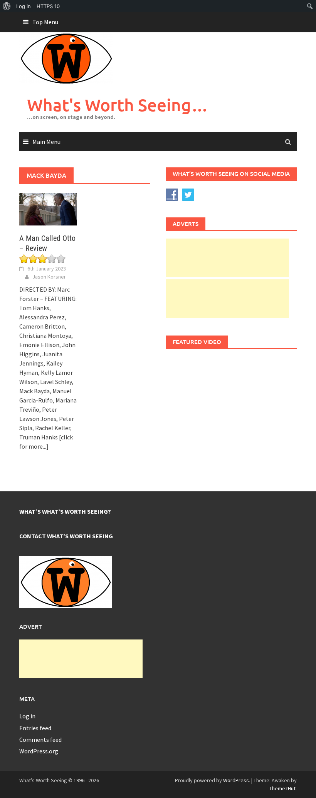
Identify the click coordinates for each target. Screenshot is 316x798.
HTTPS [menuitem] (48, 6)
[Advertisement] (227, 258)
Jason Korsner (49, 276)
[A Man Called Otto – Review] (48, 208)
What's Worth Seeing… (117, 104)
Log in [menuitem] (23, 6)
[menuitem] (6, 6)
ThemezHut (282, 788)
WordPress (236, 780)
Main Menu (46, 141)
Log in (27, 716)
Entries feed (35, 728)
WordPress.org (38, 751)
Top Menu (45, 22)
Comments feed (40, 739)
